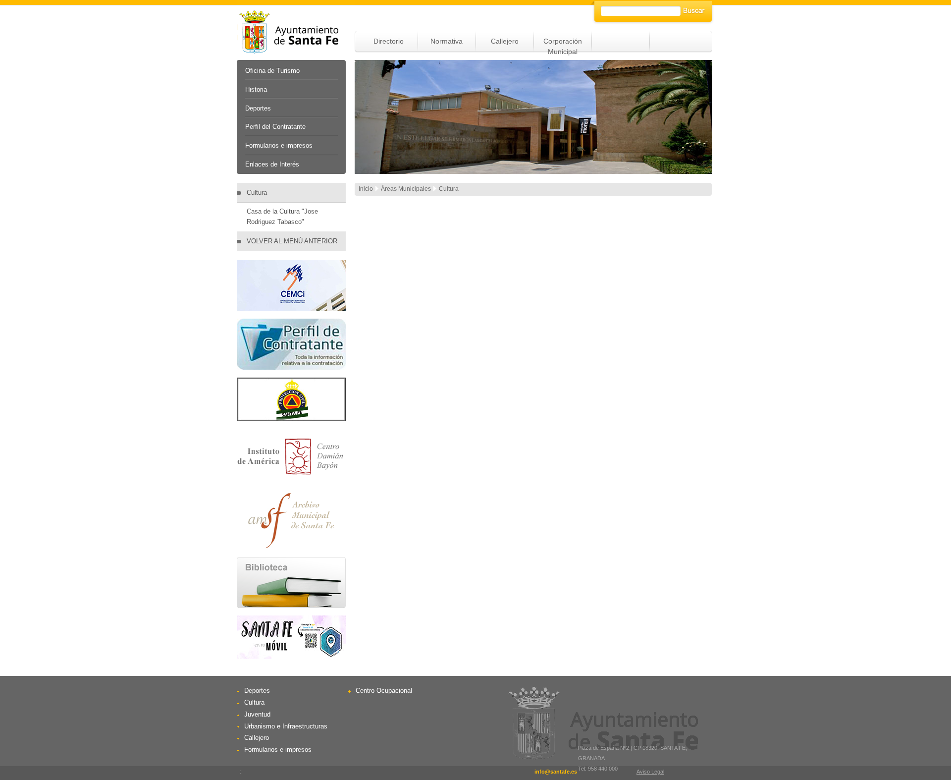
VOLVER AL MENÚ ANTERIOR (292, 241)
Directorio (388, 41)
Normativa (446, 41)
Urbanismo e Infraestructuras (285, 726)
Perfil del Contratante (275, 126)
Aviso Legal (650, 772)
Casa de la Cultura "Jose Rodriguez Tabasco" (282, 216)
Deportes (258, 108)
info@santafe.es (555, 772)
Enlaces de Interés (272, 164)
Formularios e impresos (279, 145)
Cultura (257, 192)
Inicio (366, 188)
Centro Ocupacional (384, 690)
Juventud (257, 714)
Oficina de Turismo (272, 70)
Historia (256, 89)
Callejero (505, 41)
